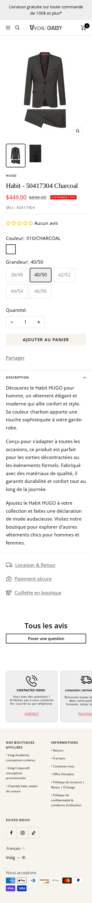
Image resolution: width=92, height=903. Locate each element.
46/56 (40, 291)
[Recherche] (17, 27)
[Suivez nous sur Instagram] (22, 832)
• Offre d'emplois (62, 774)
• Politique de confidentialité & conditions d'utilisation (66, 800)
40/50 (40, 275)
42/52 (64, 275)
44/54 (17, 291)
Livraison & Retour (35, 565)
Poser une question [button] (46, 638)
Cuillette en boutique (38, 592)
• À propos (58, 758)
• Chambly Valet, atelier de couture (22, 788)
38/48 (17, 275)
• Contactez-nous (62, 766)
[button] (20, 223)
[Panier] (83, 27)
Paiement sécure (33, 579)
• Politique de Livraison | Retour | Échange (67, 784)
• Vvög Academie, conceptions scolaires (20, 757)
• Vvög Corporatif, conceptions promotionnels (18, 773)
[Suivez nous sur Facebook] (11, 832)
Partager (15, 358)
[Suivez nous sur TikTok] (33, 832)
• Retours (57, 750)
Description (17, 377)
